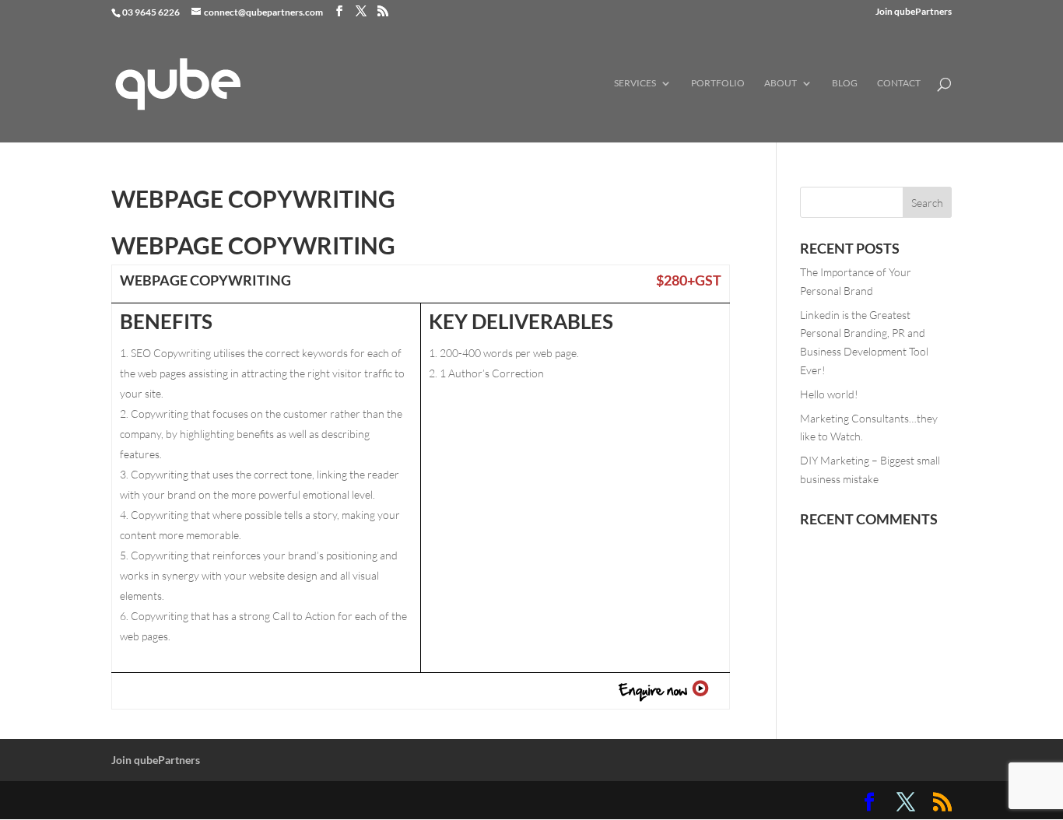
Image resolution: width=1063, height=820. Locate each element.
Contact (899, 83)
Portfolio (718, 83)
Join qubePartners (913, 12)
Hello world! (829, 394)
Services (635, 83)
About (780, 83)
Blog (845, 83)
